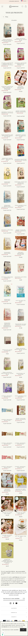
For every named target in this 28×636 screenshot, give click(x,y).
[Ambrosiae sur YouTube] (16, 603)
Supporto (14, 608)
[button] (5, 42)
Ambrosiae (14, 612)
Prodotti (14, 616)
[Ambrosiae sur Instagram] (10, 603)
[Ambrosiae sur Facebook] (13, 603)
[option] (14, 1)
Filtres (6, 17)
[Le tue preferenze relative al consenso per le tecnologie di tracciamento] (2, 634)
